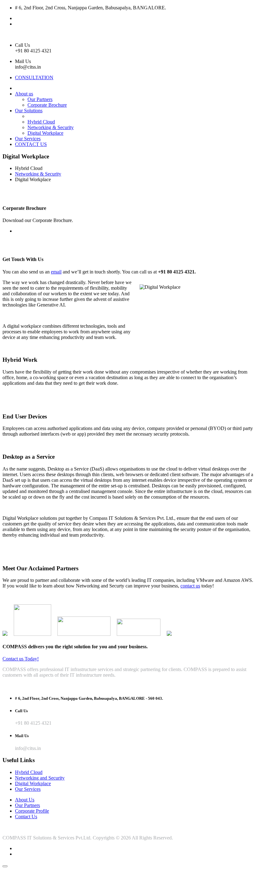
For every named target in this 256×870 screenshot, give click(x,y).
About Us (24, 799)
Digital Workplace (45, 133)
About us (24, 93)
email (56, 271)
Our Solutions (28, 110)
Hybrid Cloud (41, 121)
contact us (190, 585)
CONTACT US (31, 144)
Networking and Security (40, 778)
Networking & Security (50, 127)
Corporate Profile (32, 811)
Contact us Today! (20, 658)
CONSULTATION (34, 77)
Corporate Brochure (47, 105)
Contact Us (26, 816)
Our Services (28, 138)
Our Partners (39, 99)
